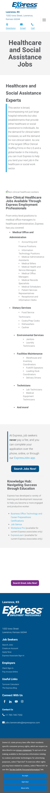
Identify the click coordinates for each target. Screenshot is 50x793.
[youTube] (16, 701)
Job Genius (16, 524)
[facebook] (4, 701)
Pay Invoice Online (10, 672)
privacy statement (24, 750)
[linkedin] (10, 701)
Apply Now (7, 652)
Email (23, 28)
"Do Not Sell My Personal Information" (24, 769)
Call (33, 28)
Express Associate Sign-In (13, 655)
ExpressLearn (17, 535)
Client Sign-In (7, 668)
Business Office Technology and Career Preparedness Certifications (26, 517)
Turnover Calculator (10, 684)
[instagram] (22, 701)
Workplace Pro (18, 528)
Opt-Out (25, 782)
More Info (25, 788)
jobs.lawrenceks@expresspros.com (22, 722)
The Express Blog (9, 688)
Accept (25, 775)
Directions (11, 28)
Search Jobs (7, 645)
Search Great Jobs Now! (25, 583)
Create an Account (10, 648)
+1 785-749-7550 (13, 715)
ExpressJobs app (24, 457)
